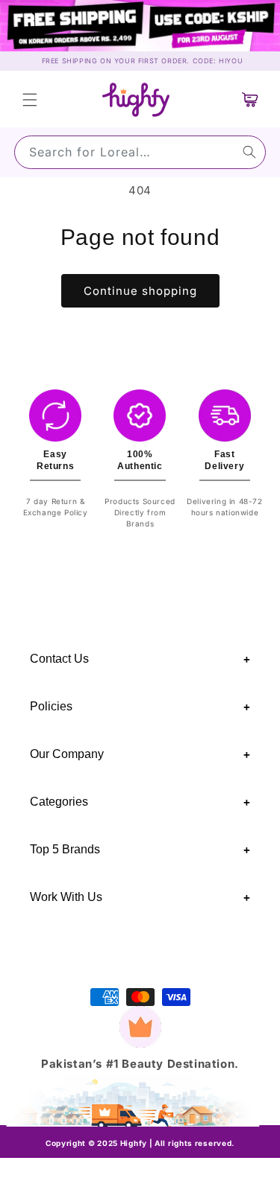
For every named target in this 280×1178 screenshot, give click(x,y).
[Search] (249, 152)
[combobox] (140, 152)
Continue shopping (140, 291)
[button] (29, 99)
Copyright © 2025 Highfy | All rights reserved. (140, 1143)
